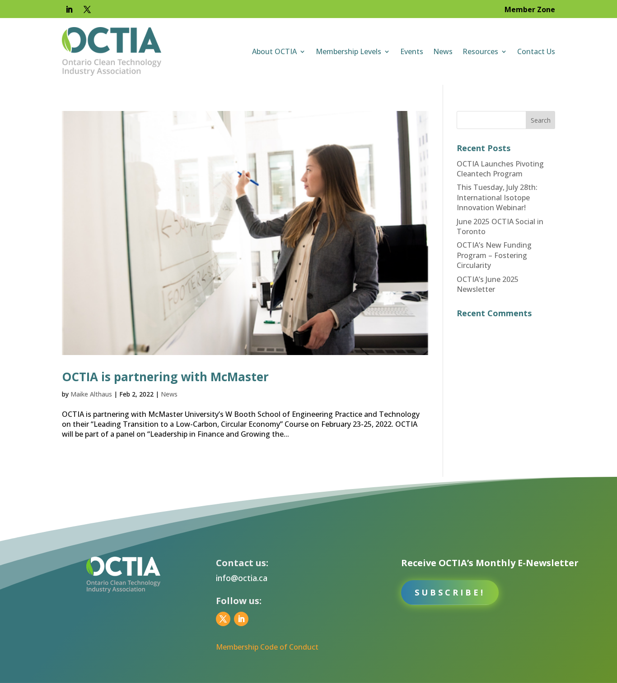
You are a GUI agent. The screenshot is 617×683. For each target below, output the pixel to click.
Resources (480, 51)
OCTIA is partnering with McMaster (165, 377)
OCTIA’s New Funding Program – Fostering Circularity (494, 255)
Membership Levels (348, 51)
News (443, 51)
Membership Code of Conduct (267, 647)
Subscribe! (450, 592)
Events (411, 51)
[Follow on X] (87, 9)
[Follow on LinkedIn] (69, 9)
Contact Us (536, 51)
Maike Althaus (91, 394)
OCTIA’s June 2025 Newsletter (488, 284)
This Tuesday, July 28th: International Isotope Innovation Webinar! (497, 197)
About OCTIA (274, 51)
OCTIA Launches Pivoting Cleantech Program (500, 169)
